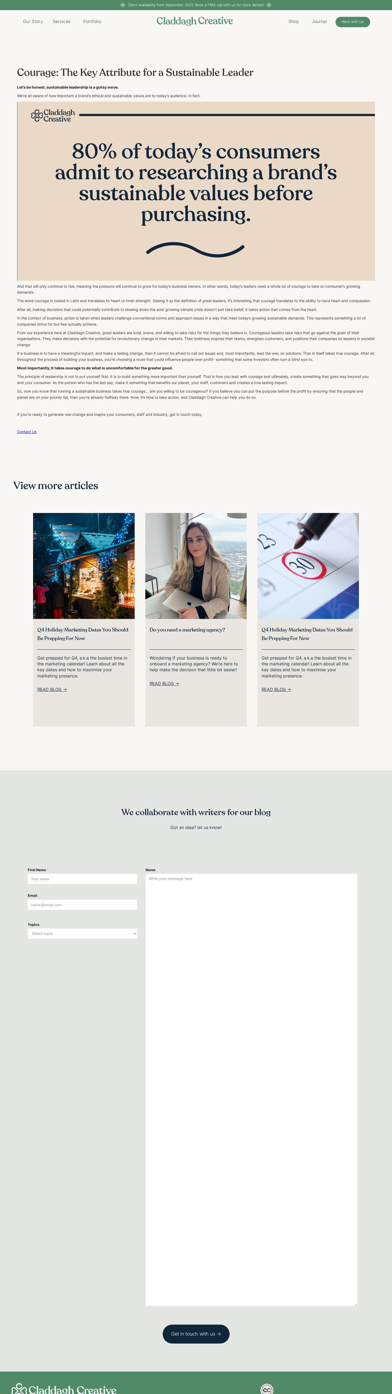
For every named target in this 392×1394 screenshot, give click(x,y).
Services (62, 21)
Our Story (33, 21)
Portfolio (92, 21)
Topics (33, 925)
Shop (294, 21)
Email (32, 896)
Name (150, 870)
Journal (319, 21)
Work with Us (353, 22)
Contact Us (27, 431)
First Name (37, 870)
